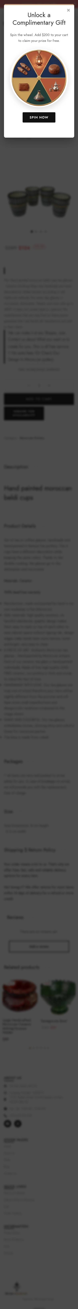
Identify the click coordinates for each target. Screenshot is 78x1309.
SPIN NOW (39, 117)
